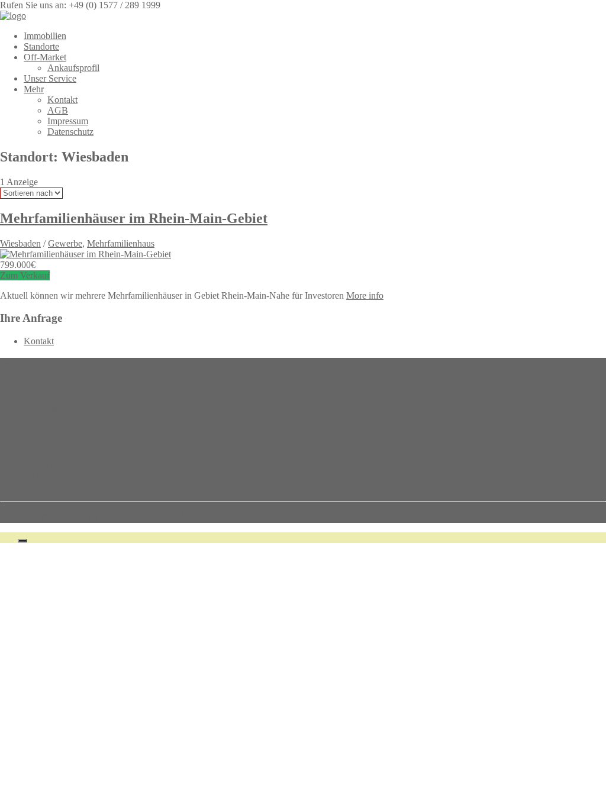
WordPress (134, 517)
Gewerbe (65, 243)
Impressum (67, 121)
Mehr (34, 89)
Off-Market (45, 57)
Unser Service (50, 78)
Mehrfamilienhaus (120, 243)
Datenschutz (70, 132)
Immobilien (45, 36)
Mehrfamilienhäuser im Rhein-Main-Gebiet (133, 218)
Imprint (37, 486)
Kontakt (62, 100)
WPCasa (182, 517)
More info (364, 295)
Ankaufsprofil (73, 68)
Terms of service (54, 475)
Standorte (41, 46)
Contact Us (45, 465)
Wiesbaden (20, 243)
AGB (57, 110)
